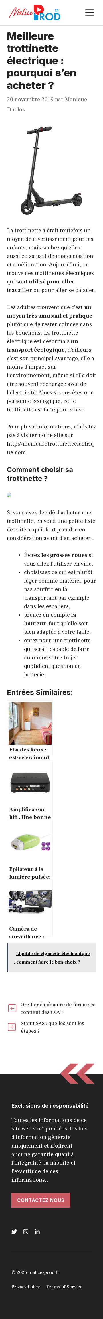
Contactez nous (40, 1200)
